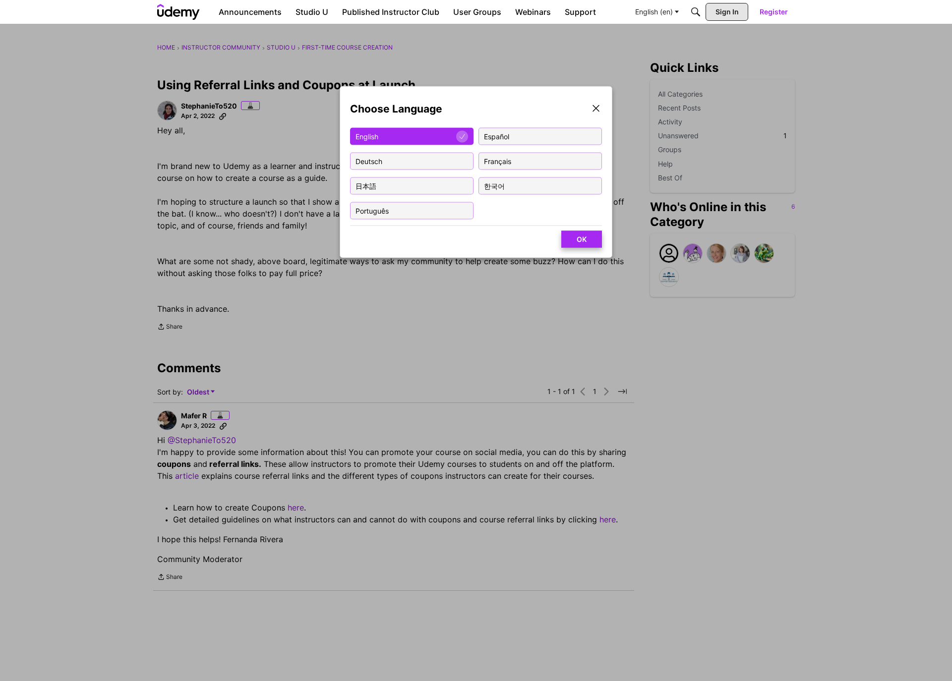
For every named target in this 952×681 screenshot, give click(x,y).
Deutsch (369, 161)
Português (372, 210)
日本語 (366, 185)
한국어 (494, 185)
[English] (178, 12)
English (367, 136)
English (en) (654, 11)
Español (496, 136)
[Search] (696, 12)
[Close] (596, 109)
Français (497, 161)
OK (582, 239)
